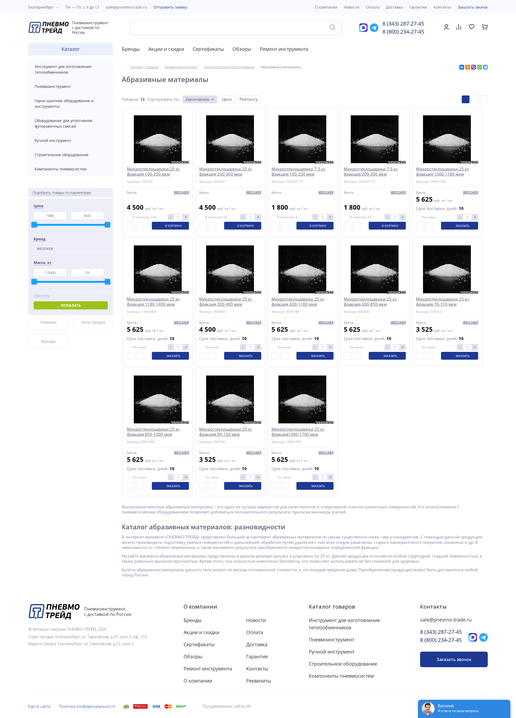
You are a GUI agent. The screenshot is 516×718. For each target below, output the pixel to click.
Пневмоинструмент (53, 86)
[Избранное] (471, 27)
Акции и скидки (166, 49)
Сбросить (42, 295)
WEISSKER (45, 248)
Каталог (71, 49)
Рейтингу (248, 99)
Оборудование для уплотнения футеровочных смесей (63, 123)
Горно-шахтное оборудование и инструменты (64, 103)
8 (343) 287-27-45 (403, 23)
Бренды (131, 49)
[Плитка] (466, 99)
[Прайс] (484, 99)
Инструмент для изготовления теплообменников (63, 69)
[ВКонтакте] (461, 67)
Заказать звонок (473, 7)
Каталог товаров (332, 606)
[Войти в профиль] (446, 28)
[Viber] (473, 67)
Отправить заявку (170, 7)
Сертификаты (208, 49)
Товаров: (130, 99)
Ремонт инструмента (284, 49)
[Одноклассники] (467, 67)
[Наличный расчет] (126, 706)
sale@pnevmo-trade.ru (126, 7)
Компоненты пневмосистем (60, 169)
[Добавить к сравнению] (131, 226)
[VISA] (156, 706)
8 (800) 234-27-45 (403, 31)
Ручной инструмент (53, 140)
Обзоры (241, 49)
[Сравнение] (458, 27)
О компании (200, 606)
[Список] (475, 99)
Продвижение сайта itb (226, 706)
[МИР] (181, 706)
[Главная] (123, 67)
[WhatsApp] (479, 67)
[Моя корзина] (485, 28)
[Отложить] (140, 226)
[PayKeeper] (140, 706)
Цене (227, 99)
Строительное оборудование (61, 154)
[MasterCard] (168, 706)
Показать (71, 305)
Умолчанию (197, 99)
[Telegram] (485, 67)
